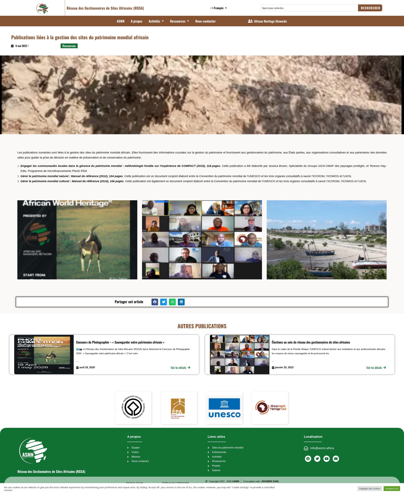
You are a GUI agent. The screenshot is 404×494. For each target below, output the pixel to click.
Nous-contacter (205, 21)
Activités (154, 21)
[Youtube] (326, 459)
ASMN (121, 21)
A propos (136, 21)
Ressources (177, 21)
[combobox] (309, 7)
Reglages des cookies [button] (369, 488)
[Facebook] (308, 459)
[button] (155, 302)
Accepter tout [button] (392, 488)
